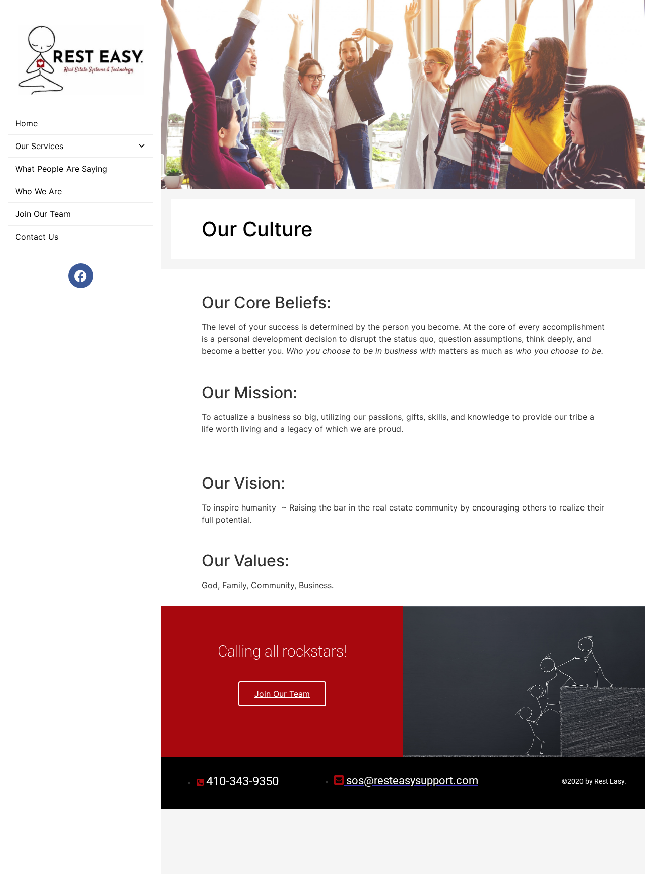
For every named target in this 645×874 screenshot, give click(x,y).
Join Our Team (43, 214)
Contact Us (36, 237)
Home (26, 123)
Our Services (39, 146)
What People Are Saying (61, 169)
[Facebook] (80, 275)
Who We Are (38, 191)
